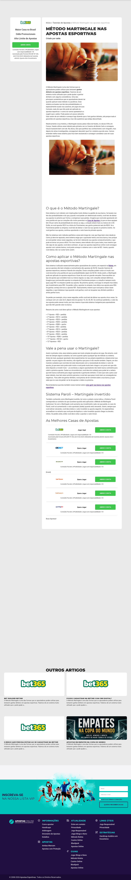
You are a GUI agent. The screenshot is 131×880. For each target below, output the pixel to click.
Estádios (45, 837)
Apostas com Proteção (51, 849)
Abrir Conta (25, 45)
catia (58, 38)
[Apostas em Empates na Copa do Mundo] (97, 728)
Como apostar (48, 824)
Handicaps (46, 827)
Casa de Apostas (93, 220)
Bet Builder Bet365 (13, 698)
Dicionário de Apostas (51, 834)
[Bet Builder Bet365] (34, 684)
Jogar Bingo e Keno (79, 834)
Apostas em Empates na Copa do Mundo (86, 742)
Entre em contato (78, 824)
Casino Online (77, 840)
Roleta (111, 266)
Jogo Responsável (78, 831)
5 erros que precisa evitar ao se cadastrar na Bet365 (31, 742)
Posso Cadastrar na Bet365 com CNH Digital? (89, 698)
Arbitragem (46, 831)
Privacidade (76, 827)
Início (48, 23)
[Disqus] (65, 566)
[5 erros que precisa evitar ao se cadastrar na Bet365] (34, 728)
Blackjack (75, 843)
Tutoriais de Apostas (62, 23)
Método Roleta (77, 837)
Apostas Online (77, 846)
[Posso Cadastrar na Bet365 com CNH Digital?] (97, 684)
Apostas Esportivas (28, 877)
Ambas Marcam (48, 846)
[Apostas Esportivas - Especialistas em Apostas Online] (22, 821)
